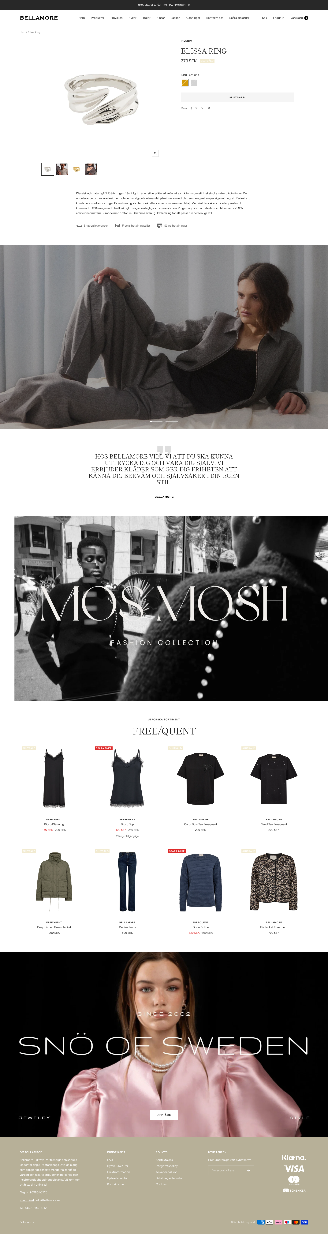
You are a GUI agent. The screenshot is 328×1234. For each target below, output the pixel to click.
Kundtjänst (27, 1200)
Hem (82, 18)
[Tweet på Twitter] (202, 108)
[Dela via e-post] (208, 108)
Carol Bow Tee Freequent (200, 824)
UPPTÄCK (164, 1114)
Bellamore (201, 819)
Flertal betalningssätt (136, 225)
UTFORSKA (164, 351)
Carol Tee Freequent (274, 824)
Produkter (97, 18)
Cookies (161, 1184)
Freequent (54, 819)
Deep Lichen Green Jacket (54, 927)
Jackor (175, 18)
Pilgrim (186, 40)
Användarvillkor (166, 1172)
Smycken (116, 18)
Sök (264, 18)
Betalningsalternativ (169, 1178)
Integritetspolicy (167, 1166)
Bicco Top (127, 824)
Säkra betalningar (175, 225)
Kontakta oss (214, 18)
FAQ (110, 1160)
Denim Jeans (127, 927)
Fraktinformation (118, 1172)
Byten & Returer (117, 1166)
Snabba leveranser (96, 225)
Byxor (132, 18)
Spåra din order (239, 18)
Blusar (161, 18)
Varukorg (298, 18)
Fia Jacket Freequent (274, 927)
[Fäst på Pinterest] (196, 108)
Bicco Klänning (54, 824)
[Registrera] (248, 1170)
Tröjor (147, 18)
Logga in (278, 18)
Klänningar (193, 18)
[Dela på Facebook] (191, 108)
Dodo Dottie (201, 927)
